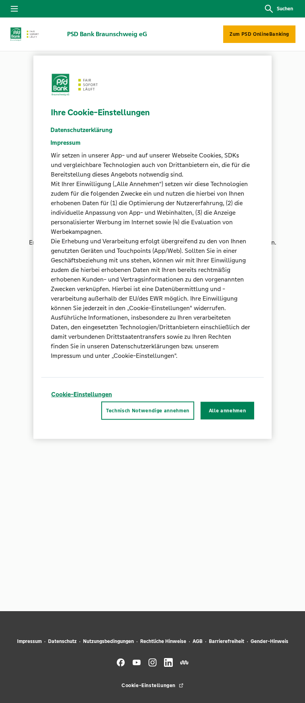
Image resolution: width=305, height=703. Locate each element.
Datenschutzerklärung (81, 129)
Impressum (29, 641)
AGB (198, 641)
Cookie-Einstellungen (81, 394)
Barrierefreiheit (226, 641)
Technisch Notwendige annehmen (147, 411)
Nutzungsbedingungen (108, 641)
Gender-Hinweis (269, 641)
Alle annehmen (227, 411)
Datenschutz (62, 641)
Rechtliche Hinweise (163, 641)
